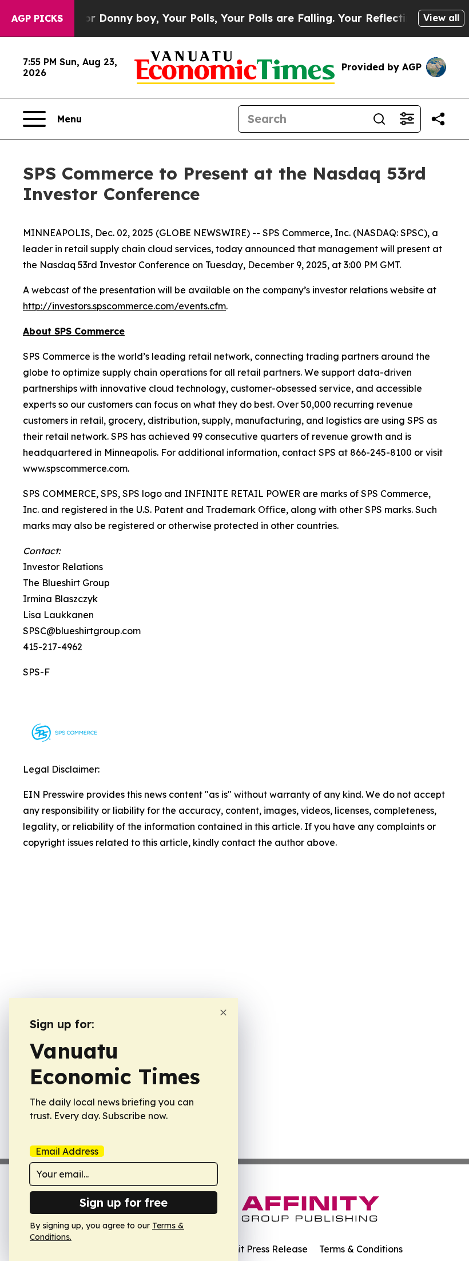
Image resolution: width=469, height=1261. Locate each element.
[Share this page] (438, 119)
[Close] (223, 1012)
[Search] (379, 119)
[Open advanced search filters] (406, 119)
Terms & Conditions (361, 1249)
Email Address (66, 1151)
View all (441, 17)
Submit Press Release (260, 1249)
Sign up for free (124, 1202)
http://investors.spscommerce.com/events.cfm (124, 306)
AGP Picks (37, 18)
